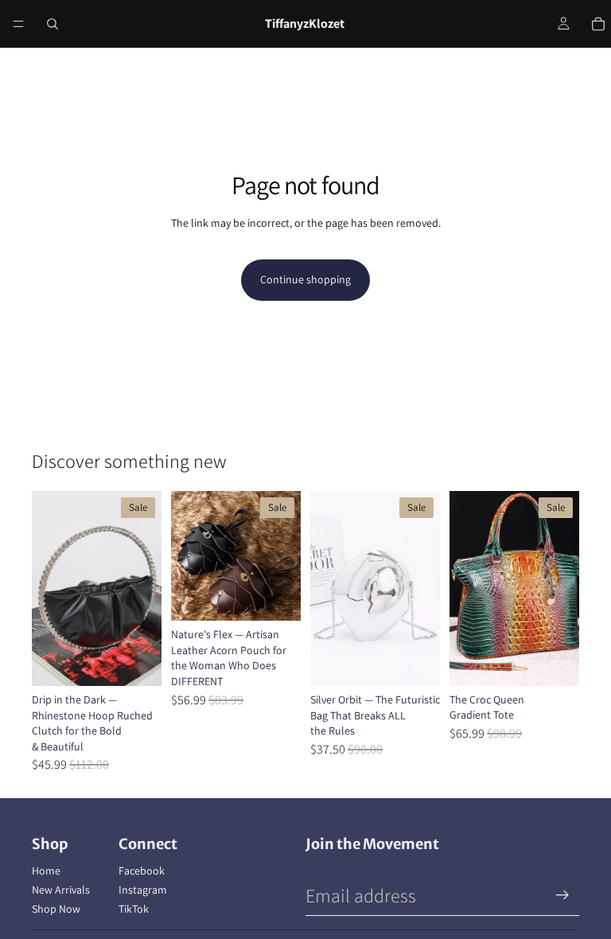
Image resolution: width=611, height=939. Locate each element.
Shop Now (56, 909)
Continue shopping (305, 279)
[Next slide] (144, 588)
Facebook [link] (142, 870)
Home (46, 870)
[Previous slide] (49, 588)
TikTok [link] (134, 909)
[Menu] (18, 24)
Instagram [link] (143, 890)
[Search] (52, 23)
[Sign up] (562, 895)
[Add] (415, 661)
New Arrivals (61, 890)
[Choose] (137, 661)
